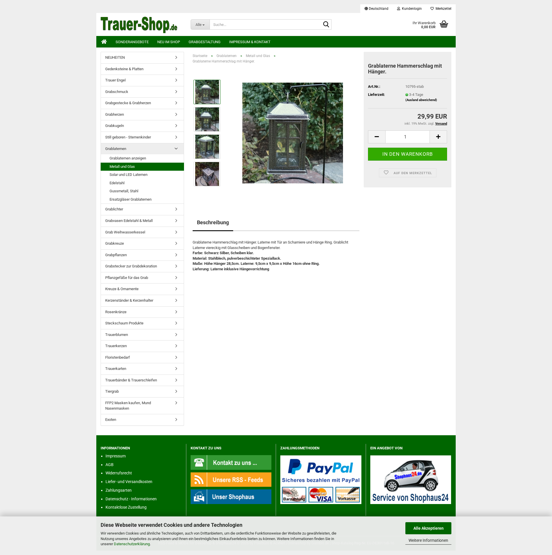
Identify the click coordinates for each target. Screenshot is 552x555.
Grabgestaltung (205, 42)
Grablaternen (115, 149)
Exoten (110, 419)
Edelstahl (117, 183)
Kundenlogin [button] (411, 9)
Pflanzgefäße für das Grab (126, 277)
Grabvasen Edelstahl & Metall (129, 220)
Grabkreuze (114, 243)
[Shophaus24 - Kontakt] (231, 462)
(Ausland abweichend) (421, 100)
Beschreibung (213, 222)
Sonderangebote (132, 42)
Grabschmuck (116, 92)
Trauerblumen (116, 334)
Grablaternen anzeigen (128, 158)
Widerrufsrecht (119, 473)
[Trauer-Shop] (141, 24)
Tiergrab (112, 391)
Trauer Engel (115, 80)
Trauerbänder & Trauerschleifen (131, 380)
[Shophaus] (231, 496)
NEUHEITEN (115, 57)
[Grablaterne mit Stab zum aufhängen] (292, 133)
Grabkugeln (114, 125)
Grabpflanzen (116, 255)
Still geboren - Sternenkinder (128, 137)
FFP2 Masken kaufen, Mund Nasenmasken (128, 405)
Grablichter (114, 209)
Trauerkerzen (116, 346)
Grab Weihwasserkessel (125, 232)
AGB (110, 464)
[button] (376, 8)
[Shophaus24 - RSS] (231, 479)
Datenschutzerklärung (132, 544)
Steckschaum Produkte (124, 323)
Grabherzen (114, 114)
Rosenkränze (115, 312)
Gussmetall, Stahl (124, 191)
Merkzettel (442, 9)
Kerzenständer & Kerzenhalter (129, 300)
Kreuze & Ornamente (122, 289)
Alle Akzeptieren (428, 528)
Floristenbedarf (117, 357)
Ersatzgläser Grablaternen (131, 199)
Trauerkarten (115, 368)
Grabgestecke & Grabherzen (128, 103)
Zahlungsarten (119, 490)
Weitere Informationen (428, 540)
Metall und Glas (122, 166)
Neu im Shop (168, 42)
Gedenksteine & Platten (124, 69)
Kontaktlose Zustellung (126, 507)
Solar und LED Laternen (128, 174)
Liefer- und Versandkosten (129, 481)
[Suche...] (326, 25)
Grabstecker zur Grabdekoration (131, 266)
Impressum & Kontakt (250, 42)
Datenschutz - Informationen (131, 499)
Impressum (116, 456)
